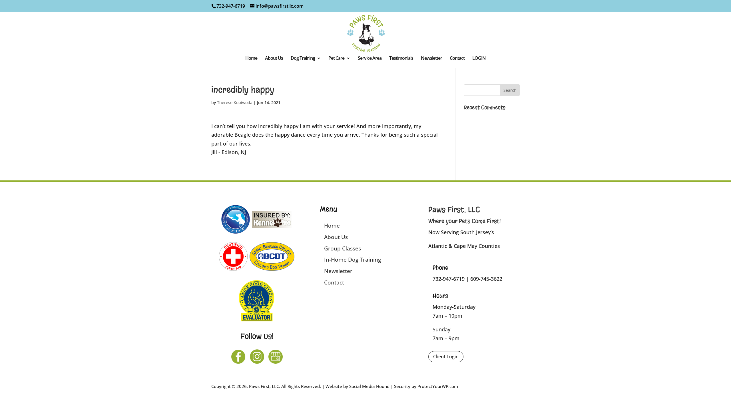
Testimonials (401, 58)
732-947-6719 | (451, 278)
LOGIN (479, 58)
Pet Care (336, 58)
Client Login (446, 356)
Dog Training (303, 58)
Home (251, 58)
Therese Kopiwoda (234, 102)
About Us (274, 58)
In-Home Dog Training (352, 259)
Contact (457, 58)
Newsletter (431, 58)
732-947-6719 (230, 6)
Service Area (369, 58)
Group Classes (342, 248)
